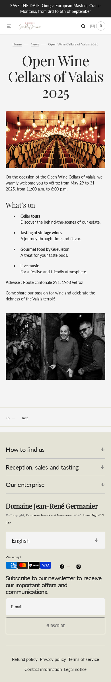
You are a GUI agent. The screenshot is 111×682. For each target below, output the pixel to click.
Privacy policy (53, 659)
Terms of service (83, 659)
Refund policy (25, 659)
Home (17, 44)
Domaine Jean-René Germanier (49, 515)
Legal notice (75, 669)
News (35, 44)
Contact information (43, 669)
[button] (9, 26)
